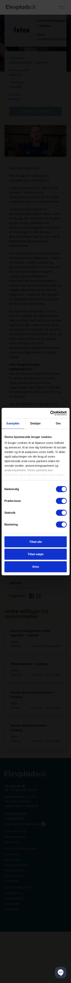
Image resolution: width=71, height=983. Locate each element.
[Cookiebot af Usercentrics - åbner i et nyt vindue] (50, 413)
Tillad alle (35, 541)
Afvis (35, 566)
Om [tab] (58, 423)
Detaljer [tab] (35, 423)
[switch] (61, 501)
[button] (60, 972)
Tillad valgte (36, 554)
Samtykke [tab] (12, 423)
